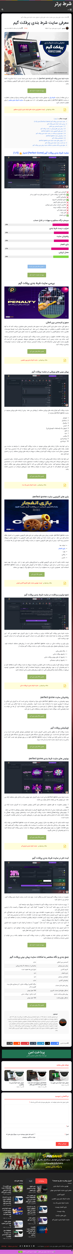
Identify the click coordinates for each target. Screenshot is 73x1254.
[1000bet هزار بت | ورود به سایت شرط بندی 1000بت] (17, 1233)
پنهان (56, 119)
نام (67, 1126)
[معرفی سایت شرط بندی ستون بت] (59, 1075)
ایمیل (67, 1134)
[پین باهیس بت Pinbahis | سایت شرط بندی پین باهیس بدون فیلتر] (42, 1198)
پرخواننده (41, 1181)
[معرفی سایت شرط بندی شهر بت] (42, 1220)
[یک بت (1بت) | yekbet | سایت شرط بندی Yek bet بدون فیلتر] (42, 1209)
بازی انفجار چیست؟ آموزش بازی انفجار (31, 1188)
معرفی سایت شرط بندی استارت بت (6, 1223)
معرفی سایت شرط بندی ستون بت (60, 1083)
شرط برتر (52, 97)
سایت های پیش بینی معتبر (57, 17)
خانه (66, 17)
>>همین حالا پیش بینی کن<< (37, 266)
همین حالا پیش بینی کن (37, 351)
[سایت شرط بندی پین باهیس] (36, 1161)
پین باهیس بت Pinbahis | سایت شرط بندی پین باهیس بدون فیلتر (30, 1198)
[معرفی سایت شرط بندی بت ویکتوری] (14, 1075)
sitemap (3, 1246)
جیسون (63, 28)
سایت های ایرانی (44, 17)
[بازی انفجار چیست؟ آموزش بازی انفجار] (42, 1189)
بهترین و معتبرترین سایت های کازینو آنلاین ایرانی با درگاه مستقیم (31, 1231)
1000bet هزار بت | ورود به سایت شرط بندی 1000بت (6, 1234)
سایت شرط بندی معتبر (16, 100)
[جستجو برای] (2, 9)
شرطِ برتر (46, 1246)
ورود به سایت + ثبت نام (37, 91)
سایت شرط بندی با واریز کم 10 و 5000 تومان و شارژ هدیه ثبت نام (6, 1212)
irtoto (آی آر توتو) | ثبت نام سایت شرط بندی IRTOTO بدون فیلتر (37, 1084)
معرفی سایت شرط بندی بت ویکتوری (16, 1084)
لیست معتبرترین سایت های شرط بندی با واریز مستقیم (29, 109)
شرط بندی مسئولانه (12, 1246)
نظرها (30, 1181)
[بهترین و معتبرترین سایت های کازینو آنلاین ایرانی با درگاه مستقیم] (42, 1229)
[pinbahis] (36, 1054)
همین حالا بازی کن (36, 574)
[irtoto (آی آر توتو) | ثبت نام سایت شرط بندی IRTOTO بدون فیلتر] (36, 1075)
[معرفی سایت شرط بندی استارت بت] (17, 1224)
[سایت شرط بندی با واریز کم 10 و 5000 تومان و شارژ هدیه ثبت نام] (17, 1211)
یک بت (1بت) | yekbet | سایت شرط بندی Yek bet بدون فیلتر (31, 1210)
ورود (20, 1252)
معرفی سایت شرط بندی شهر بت (31, 1220)
